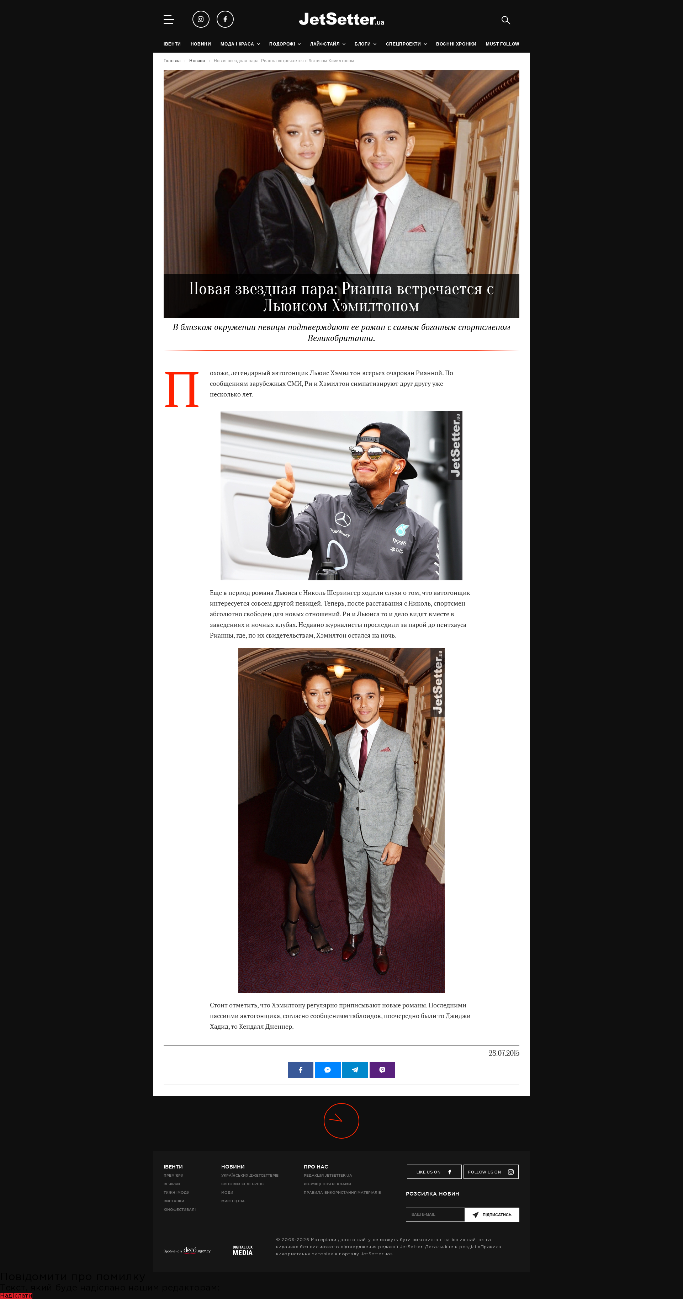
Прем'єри (174, 1175)
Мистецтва (233, 1201)
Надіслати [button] (16, 1296)
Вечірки (172, 1184)
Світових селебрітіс (242, 1184)
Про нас (316, 1167)
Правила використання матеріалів (342, 1192)
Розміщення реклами (327, 1184)
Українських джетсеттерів (250, 1175)
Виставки (174, 1201)
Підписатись (497, 1215)
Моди (227, 1192)
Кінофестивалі (180, 1210)
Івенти (173, 1167)
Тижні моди (177, 1192)
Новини (233, 1167)
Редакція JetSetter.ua (328, 1175)
